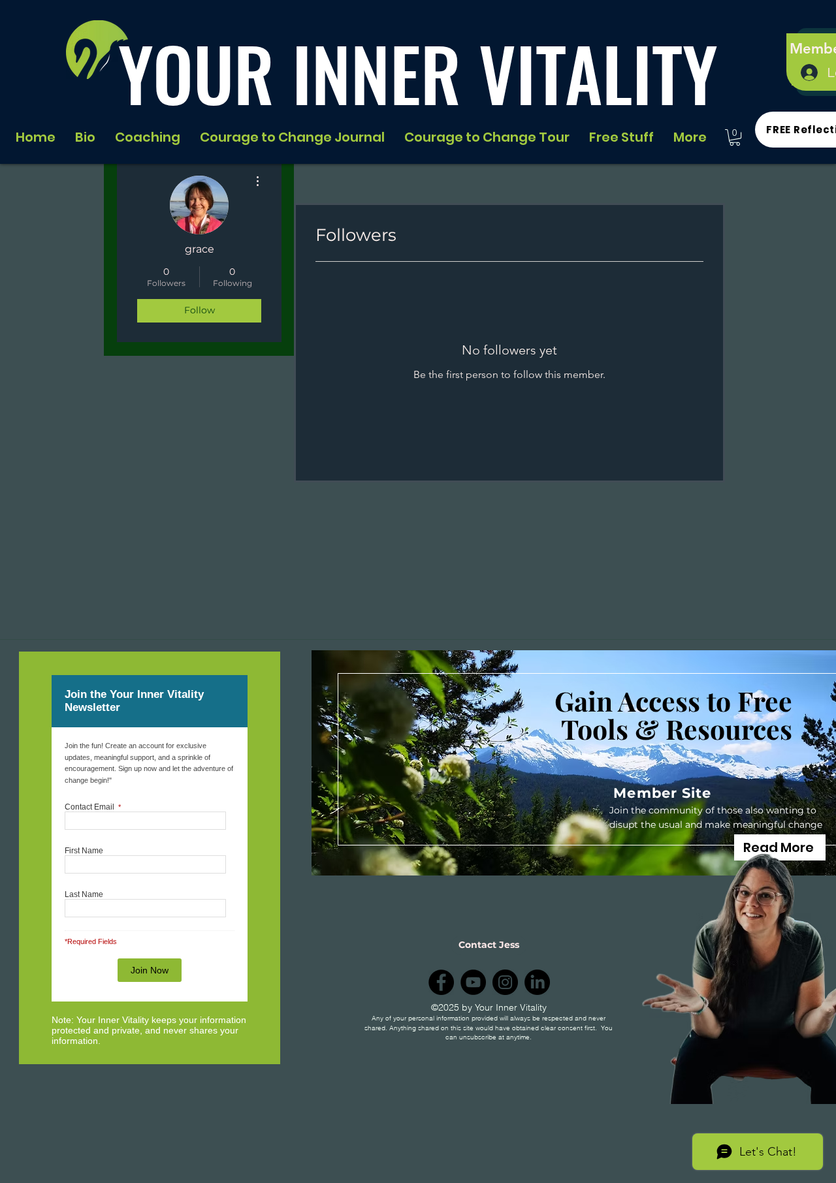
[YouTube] (473, 982)
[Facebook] (441, 982)
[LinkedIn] (537, 982)
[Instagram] (505, 982)
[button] (735, 137)
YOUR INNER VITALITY (418, 73)
